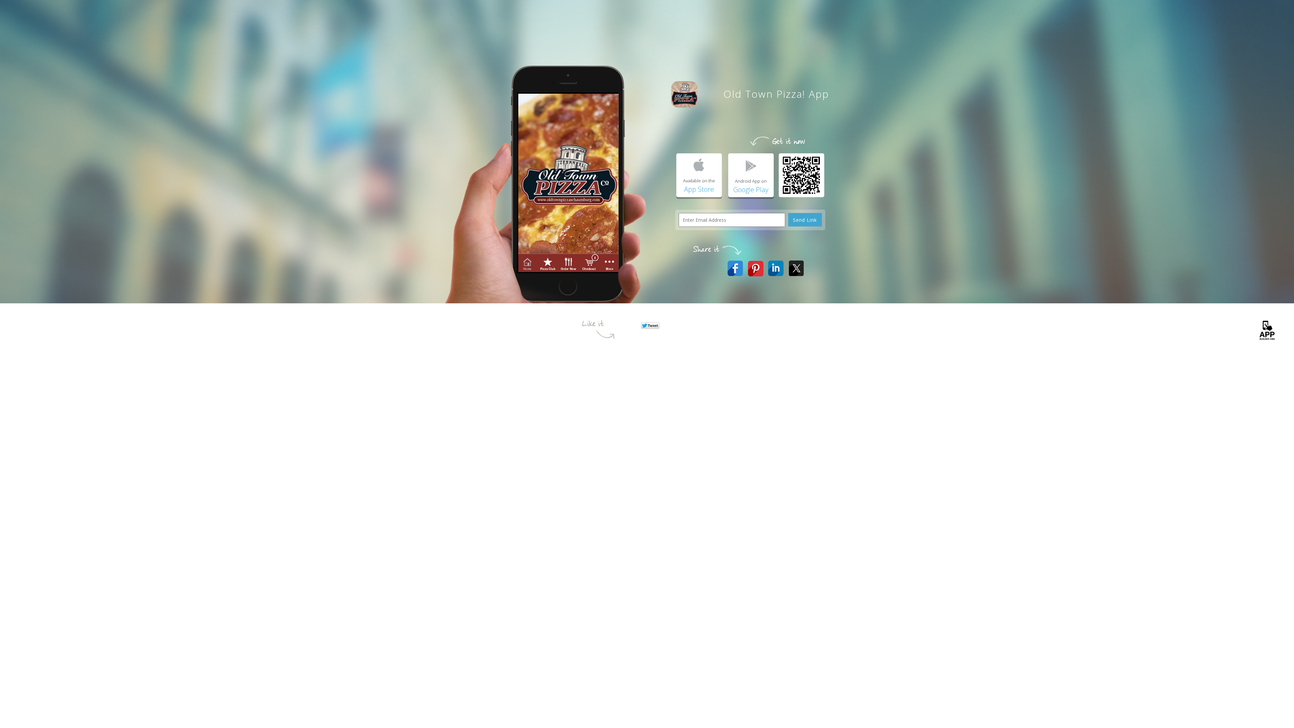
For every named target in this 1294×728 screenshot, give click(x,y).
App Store (699, 189)
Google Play (750, 189)
